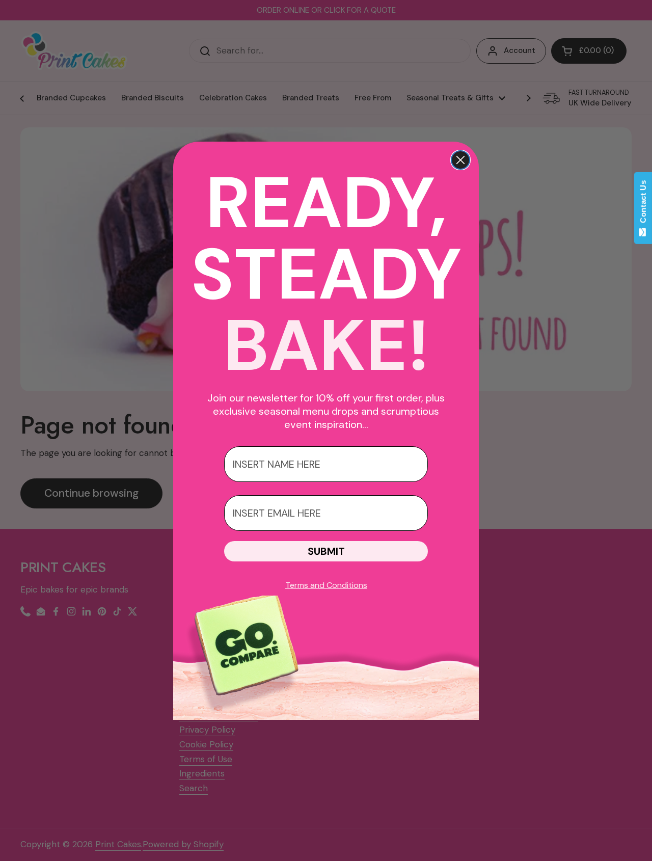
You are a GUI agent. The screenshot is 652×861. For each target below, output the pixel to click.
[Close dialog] (460, 160)
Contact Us (643, 204)
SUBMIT (326, 551)
